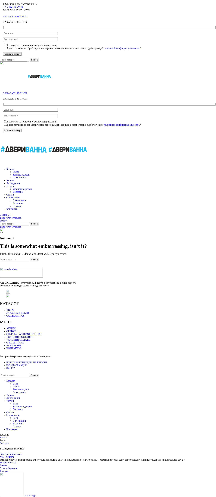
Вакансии (18, 203)
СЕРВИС (11, 331)
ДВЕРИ (10, 310)
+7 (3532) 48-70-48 (13, 6)
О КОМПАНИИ (15, 342)
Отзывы (17, 206)
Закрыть (4, 437)
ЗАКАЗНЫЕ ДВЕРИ (17, 312)
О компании (19, 200)
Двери (16, 171)
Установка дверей (22, 189)
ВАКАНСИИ (13, 345)
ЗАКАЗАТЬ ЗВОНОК (15, 16)
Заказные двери (21, 174)
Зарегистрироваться (11, 454)
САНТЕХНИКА (15, 315)
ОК (14, 462)
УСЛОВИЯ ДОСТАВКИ (20, 337)
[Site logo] (14, 90)
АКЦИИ (11, 328)
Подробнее (6, 462)
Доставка (18, 191)
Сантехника (19, 177)
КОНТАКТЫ (13, 348)
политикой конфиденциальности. (122, 48)
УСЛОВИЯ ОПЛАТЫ (18, 339)
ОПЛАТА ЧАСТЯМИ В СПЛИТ (24, 334)
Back (15, 383)
